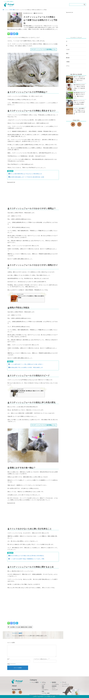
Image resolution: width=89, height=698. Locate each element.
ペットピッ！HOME (8, 9)
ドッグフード (65, 684)
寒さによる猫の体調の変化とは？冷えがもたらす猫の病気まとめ (26, 173)
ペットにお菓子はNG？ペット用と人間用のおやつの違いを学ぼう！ (27, 364)
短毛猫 (30, 627)
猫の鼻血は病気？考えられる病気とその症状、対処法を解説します (26, 367)
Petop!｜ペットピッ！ (43, 695)
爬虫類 (67, 57)
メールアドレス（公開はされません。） (41, 659)
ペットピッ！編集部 (17, 633)
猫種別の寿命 (24, 627)
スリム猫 (17, 627)
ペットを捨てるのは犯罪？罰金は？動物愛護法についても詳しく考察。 (27, 558)
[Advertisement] (19, 193)
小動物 (67, 61)
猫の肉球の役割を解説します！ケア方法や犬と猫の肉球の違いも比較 (27, 177)
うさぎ (67, 49)
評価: (8, 664)
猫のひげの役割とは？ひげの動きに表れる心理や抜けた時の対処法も (27, 555)
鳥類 (67, 53)
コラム (67, 65)
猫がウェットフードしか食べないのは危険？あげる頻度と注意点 (79, 102)
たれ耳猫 (12, 627)
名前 (8, 659)
